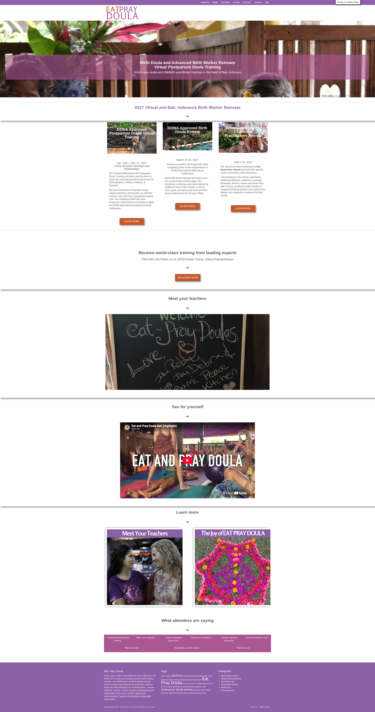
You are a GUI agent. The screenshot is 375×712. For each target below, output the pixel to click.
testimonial (179, 693)
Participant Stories (229, 684)
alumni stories (166, 676)
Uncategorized (228, 690)
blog (205, 676)
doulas (199, 680)
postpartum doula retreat (176, 689)
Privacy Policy (124, 707)
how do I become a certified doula (194, 683)
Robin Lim (226, 687)
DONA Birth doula (185, 680)
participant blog (188, 687)
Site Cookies (151, 707)
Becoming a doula (229, 675)
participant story (200, 687)
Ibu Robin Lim (178, 687)
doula (194, 680)
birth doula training (197, 676)
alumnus (177, 675)
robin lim (172, 693)
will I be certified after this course (194, 693)
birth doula (186, 676)
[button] (187, 352)
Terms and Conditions (138, 707)
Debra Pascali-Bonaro (231, 678)
